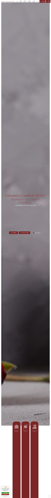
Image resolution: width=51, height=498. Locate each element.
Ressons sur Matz (25, 232)
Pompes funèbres (20, 1)
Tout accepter (5, 492)
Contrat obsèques (33, 1)
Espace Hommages (43, 1)
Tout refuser (5, 494)
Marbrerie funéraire (25, 1)
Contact (37, 1)
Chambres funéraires (29, 1)
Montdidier (14, 232)
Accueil (17, 1)
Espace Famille (49, 1)
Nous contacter (37, 232)
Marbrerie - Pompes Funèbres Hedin (7, 1)
